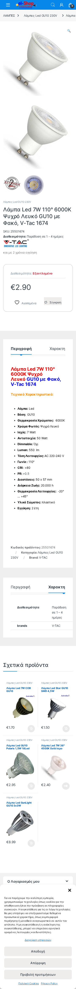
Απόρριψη (38, 963)
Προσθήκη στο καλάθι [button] (28, 728)
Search (52, 5)
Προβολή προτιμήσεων (38, 975)
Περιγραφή (21, 349)
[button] (70, 890)
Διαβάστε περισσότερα (61, 786)
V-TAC (43, 557)
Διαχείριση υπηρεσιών (38, 940)
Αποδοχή (38, 951)
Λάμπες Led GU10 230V (40, 15)
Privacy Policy (49, 983)
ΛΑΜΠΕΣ (9, 15)
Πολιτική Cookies (28, 983)
